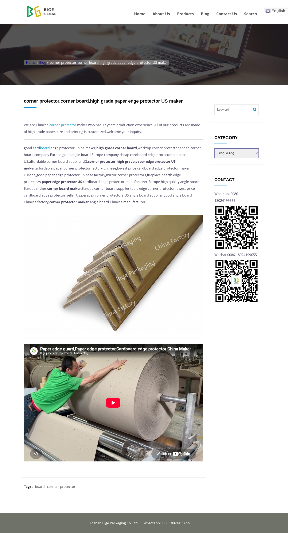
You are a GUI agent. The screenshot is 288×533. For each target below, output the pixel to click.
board (45, 148)
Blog (205, 13)
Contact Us (226, 13)
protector (68, 125)
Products (185, 13)
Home (139, 13)
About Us (161, 13)
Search (250, 13)
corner (54, 125)
